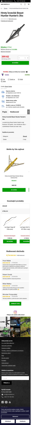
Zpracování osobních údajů (8, 365)
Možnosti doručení (6, 51)
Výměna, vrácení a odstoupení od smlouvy (12, 350)
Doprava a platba (6, 348)
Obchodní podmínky (7, 345)
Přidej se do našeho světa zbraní (15, 315)
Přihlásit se (7, 383)
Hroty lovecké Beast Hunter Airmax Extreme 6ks (14, 176)
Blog (3, 355)
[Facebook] (3, 402)
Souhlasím (23, 421)
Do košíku (15, 63)
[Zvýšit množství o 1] (28, 58)
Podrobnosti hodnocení (7, 21)
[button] (14, 187)
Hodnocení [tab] (14, 112)
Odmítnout (8, 421)
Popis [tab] (4, 112)
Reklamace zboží (6, 353)
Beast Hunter (8, 86)
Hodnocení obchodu (15, 251)
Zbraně (25, 136)
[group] (14, 173)
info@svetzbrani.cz (8, 1)
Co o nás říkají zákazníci (8, 343)
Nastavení (15, 416)
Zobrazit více (15, 303)
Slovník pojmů (5, 358)
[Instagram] (6, 402)
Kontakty (4, 360)
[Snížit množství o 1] (19, 58)
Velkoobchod (5, 363)
